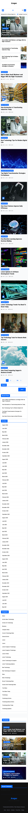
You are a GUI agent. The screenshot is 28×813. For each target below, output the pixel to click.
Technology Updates (7, 708)
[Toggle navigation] (13, 10)
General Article (4, 72)
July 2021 (4, 600)
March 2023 (4, 535)
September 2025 (6, 456)
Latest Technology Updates (8, 664)
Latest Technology (5, 269)
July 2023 (4, 521)
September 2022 (6, 555)
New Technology (6, 667)
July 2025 (4, 462)
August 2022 (5, 559)
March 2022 (4, 572)
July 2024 (4, 483)
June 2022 (4, 562)
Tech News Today (4, 302)
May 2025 (4, 469)
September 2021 (6, 593)
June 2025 (4, 466)
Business (4, 626)
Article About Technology (8, 619)
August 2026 (5, 425)
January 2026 (5, 442)
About (3, 616)
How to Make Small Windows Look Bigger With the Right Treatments (14, 730)
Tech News (4, 688)
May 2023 (4, 528)
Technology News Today (7, 705)
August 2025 (5, 459)
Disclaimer (13, 810)
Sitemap (22, 810)
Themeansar (23, 806)
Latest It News (4, 236)
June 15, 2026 (5, 210)
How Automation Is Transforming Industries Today (12, 31)
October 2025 (5, 452)
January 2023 (5, 541)
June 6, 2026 (4, 342)
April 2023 (4, 531)
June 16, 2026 (5, 177)
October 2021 (5, 589)
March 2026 (4, 435)
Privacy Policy (18, 810)
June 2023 (4, 524)
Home (5, 810)
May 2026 (4, 432)
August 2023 (5, 517)
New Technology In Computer (8, 670)
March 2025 (4, 476)
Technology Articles (6, 698)
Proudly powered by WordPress (8, 806)
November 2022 (5, 548)
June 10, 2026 (5, 276)
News (3, 674)
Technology (5, 695)
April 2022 (4, 569)
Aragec (14, 3)
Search (4, 385)
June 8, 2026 (4, 309)
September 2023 (6, 514)
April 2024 (4, 490)
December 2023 (5, 504)
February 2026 (5, 438)
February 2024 (5, 497)
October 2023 (5, 511)
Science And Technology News (7, 170)
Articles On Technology (7, 622)
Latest (3, 640)
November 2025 (5, 449)
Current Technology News (8, 633)
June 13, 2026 (5, 243)
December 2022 (5, 545)
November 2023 (5, 507)
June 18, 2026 (7, 762)
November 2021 (5, 586)
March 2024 (4, 493)
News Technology (6, 28)
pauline (12, 34)
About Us (8, 810)
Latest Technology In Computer (9, 660)
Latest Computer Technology (8, 646)
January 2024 (5, 500)
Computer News (5, 629)
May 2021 (4, 607)
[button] (22, 10)
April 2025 (4, 473)
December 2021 (5, 583)
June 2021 (4, 603)
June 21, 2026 (6, 34)
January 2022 (5, 579)
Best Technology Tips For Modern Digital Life (12, 408)
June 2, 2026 (4, 375)
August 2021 (5, 596)
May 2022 (4, 565)
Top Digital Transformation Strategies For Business (11, 774)
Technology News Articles (8, 701)
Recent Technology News (8, 681)
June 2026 (4, 428)
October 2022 (5, 552)
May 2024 (4, 486)
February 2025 (5, 480)
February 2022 (5, 576)
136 (17, 380)
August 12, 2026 (5, 79)
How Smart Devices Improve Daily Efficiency (12, 416)
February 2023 (5, 538)
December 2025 (5, 445)
